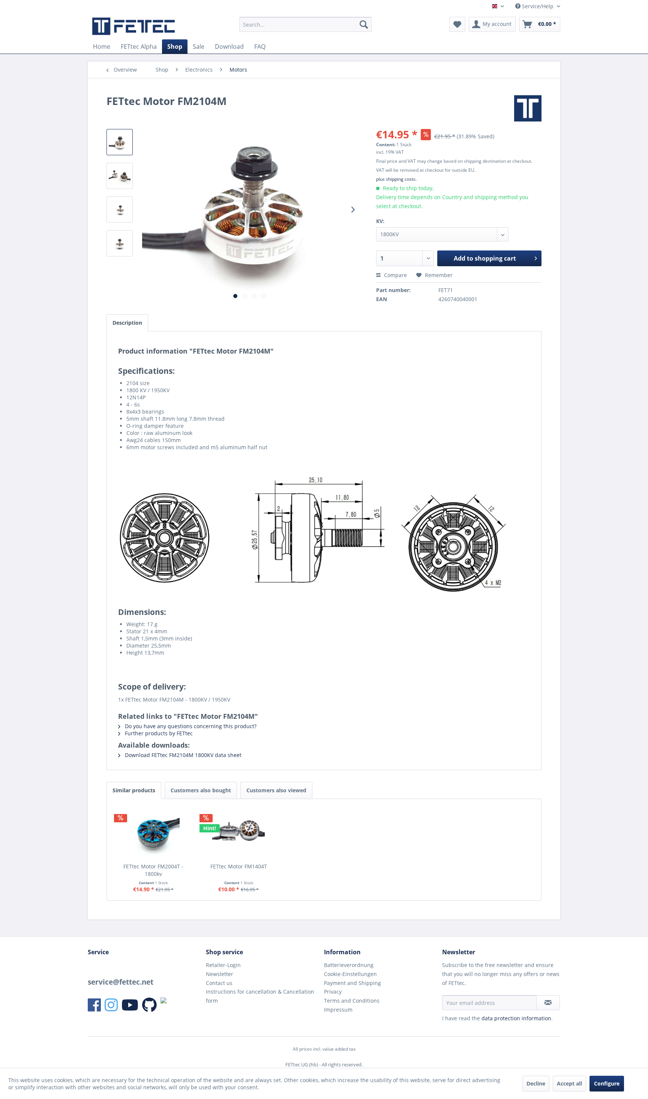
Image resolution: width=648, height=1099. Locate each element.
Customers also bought (201, 790)
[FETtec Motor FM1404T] (239, 833)
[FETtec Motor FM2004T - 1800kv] (153, 833)
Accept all (569, 1083)
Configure (607, 1083)
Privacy (333, 991)
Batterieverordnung (349, 965)
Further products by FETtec (158, 733)
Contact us (219, 983)
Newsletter (219, 974)
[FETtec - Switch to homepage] (134, 26)
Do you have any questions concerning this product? (189, 726)
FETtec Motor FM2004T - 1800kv (153, 870)
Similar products (133, 790)
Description (127, 322)
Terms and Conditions (352, 1000)
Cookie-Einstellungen (350, 974)
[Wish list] (457, 24)
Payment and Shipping (352, 983)
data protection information (516, 1018)
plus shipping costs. (396, 179)
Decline (535, 1083)
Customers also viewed (276, 790)
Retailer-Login (223, 965)
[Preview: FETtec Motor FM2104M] (119, 142)
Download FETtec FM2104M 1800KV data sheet (182, 755)
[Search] (364, 24)
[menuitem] (305, 24)
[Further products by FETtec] (528, 108)
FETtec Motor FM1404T (238, 866)
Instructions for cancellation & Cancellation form (260, 996)
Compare (394, 275)
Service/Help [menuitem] (537, 6)
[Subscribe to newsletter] (548, 1002)
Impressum (338, 1009)
